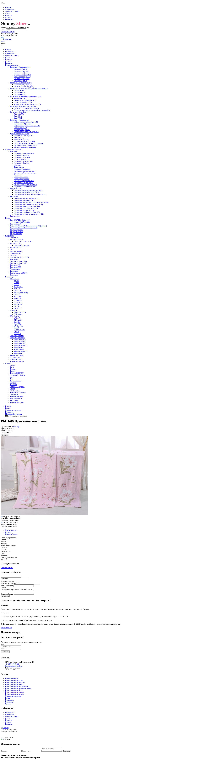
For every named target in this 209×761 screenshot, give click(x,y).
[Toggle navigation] (2, 2)
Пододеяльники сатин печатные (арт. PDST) (30, 194)
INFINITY (18, 308)
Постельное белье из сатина (20, 67)
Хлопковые (14, 271)
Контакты (9, 19)
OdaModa (13, 255)
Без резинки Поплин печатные (25, 185)
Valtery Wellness (19, 342)
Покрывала (9, 236)
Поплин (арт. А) (20, 92)
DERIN (16, 332)
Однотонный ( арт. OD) (22, 75)
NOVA (16, 281)
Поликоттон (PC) (20, 128)
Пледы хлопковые (16, 232)
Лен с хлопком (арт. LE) (23, 102)
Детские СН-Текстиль (18, 393)
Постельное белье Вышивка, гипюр (23, 106)
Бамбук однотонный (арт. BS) (25, 100)
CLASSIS (17, 291)
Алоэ (11, 377)
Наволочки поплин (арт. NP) (24, 210)
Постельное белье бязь (13, 690)
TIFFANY (17, 296)
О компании (9, 9)
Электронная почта (8, 581)
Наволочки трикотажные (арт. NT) (27, 206)
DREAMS (17, 320)
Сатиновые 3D (15, 253)
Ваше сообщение (7, 594)
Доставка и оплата (12, 55)
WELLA (17, 318)
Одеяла (8, 363)
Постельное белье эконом (14, 692)
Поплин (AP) (19, 90)
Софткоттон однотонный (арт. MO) (27, 126)
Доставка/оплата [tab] (11, 534)
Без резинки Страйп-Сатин (24, 181)
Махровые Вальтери (17, 338)
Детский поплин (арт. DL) (23, 136)
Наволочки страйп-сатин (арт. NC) (27, 212)
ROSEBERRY (15, 357)
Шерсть (12, 371)
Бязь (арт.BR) (19, 114)
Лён (11, 379)
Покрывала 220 (15, 247)
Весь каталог (10, 51)
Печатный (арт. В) (20, 81)
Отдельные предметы (13, 149)
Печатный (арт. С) (20, 69)
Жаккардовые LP (16, 251)
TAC (11, 249)
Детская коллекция (17, 361)
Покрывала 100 (15, 243)
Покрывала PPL (15, 267)
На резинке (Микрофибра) (24, 153)
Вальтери (16, 427)
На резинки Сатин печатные (24, 171)
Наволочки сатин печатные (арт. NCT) (28, 204)
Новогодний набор (21, 292)
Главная (8, 7)
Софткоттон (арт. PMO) (18, 263)
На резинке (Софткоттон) (23, 161)
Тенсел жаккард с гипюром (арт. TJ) (27, 104)
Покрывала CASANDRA (23, 241)
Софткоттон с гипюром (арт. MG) (26, 132)
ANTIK (16, 306)
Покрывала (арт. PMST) (18, 273)
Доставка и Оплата (12, 11)
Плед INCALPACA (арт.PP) (20, 220)
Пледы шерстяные (16, 230)
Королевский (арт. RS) (22, 77)
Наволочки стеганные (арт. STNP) (26, 208)
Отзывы (8, 17)
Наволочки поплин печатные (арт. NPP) (29, 214)
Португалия (14, 259)
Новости (8, 15)
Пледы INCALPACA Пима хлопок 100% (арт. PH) (28, 226)
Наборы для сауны (16, 355)
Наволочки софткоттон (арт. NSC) (26, 198)
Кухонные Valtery (16, 359)
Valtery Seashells (20, 340)
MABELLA (18, 287)
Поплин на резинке (21, 177)
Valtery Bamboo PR (21, 351)
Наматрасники (15, 216)
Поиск (3, 29)
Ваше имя (4, 579)
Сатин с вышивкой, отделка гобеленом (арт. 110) (32, 110)
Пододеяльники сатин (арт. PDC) (26, 192)
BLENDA (17, 298)
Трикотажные (15, 269)
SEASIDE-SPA (19, 330)
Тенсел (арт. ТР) (20, 98)
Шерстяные (14, 400)
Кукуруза (13, 383)
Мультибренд (19, 349)
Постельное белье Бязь (18, 112)
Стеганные (14, 238)
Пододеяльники (15, 189)
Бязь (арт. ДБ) (19, 138)
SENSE (16, 283)
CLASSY (17, 294)
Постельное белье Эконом (19, 120)
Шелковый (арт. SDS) (22, 79)
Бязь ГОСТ (18, 118)
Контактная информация (10, 583)
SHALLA (17, 334)
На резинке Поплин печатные (25, 187)
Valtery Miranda (19, 343)
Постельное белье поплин (14, 684)
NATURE (17, 324)
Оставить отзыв (7, 568)
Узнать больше (6, 628)
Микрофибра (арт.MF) (22, 130)
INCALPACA (15, 391)
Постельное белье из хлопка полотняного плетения (29, 88)
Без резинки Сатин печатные (24, 173)
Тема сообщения (7, 585)
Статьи (7, 13)
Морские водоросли (17, 387)
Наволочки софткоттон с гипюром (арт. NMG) (31, 202)
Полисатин (14, 275)
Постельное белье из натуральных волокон (25, 96)
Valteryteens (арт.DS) (21, 139)
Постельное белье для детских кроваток (29, 143)
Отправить (5, 651)
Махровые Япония (17, 336)
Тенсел (12, 389)
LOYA (16, 285)
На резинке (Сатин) (21, 155)
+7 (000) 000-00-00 (7, 32)
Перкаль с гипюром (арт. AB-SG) (26, 108)
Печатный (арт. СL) (21, 71)
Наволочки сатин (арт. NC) (24, 200)
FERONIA (18, 302)
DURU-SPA (18, 326)
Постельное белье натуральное (16, 686)
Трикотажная (19, 167)
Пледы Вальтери (16, 234)
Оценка (4, 588)
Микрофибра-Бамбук (17, 375)
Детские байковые (16, 396)
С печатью (18, 300)
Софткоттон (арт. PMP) (18, 261)
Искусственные (15, 381)
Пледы (7, 218)
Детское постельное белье (19, 134)
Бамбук (12, 365)
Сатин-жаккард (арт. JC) (23, 85)
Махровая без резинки (22, 169)
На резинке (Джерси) (22, 157)
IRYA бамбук (14, 316)
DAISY (16, 328)
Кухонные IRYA (20, 312)
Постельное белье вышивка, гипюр (18, 688)
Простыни (13, 151)
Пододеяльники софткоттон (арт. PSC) (28, 190)
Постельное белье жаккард (15, 682)
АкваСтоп (18, 175)
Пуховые (13, 369)
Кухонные (13, 310)
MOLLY (17, 289)
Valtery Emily (18, 353)
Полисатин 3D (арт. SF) (22, 124)
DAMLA (17, 322)
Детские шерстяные (17, 402)
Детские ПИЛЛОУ (17, 373)
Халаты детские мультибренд (25, 147)
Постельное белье (11, 65)
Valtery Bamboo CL (21, 345)
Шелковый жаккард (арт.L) (24, 87)
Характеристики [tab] (11, 530)
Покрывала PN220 (16, 240)
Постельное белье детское (14, 694)
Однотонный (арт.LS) (22, 73)
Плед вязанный (15, 224)
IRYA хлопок (14, 279)
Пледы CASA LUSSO (22, 222)
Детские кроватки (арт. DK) (24, 141)
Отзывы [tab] (8, 532)
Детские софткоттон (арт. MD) (25, 145)
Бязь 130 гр (18, 116)
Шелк (12, 367)
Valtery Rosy (18, 347)
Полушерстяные (16, 398)
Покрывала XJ (15, 265)
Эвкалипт (13, 385)
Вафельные (18, 314)
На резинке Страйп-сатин (23, 183)
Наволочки (14, 196)
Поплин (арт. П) (20, 94)
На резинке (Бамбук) (21, 163)
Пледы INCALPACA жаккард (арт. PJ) (24, 228)
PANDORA (18, 304)
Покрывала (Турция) (21, 245)
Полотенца (9, 277)
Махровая (17, 165)
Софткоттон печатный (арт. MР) (26, 122)
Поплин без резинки (21, 179)
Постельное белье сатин (14, 680)
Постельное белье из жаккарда (21, 83)
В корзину (5, 435)
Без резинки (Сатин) (21, 159)
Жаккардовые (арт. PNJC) (19, 257)
